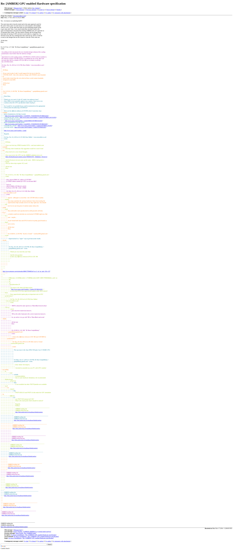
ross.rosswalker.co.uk (19, 16)
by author (48, 13)
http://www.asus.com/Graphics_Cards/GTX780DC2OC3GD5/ (38, 117)
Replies (59, 9)
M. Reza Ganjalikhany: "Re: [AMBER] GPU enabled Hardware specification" (34, 535)
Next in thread (50, 9)
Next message (20, 9)
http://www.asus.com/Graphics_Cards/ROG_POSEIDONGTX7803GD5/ (26, 124)
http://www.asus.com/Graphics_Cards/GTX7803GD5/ (30, 127)
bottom (37, 8)
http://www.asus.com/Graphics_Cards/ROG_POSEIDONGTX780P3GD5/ (26, 116)
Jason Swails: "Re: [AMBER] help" (26, 533)
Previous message (31, 9)
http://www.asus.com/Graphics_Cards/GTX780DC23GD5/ (35, 125)
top (33, 8)
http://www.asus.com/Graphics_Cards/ (15, 130)
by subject (41, 13)
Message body (18, 8)
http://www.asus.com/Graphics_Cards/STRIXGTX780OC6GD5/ (23, 121)
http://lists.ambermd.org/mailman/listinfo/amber (29, 412)
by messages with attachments (61, 13)
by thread (33, 13)
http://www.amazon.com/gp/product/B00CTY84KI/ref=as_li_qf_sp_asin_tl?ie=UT (26, 271)
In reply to (41, 9)
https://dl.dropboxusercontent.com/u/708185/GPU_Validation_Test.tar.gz (26, 157)
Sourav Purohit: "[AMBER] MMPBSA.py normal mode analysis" (32, 531)
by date (26, 13)
